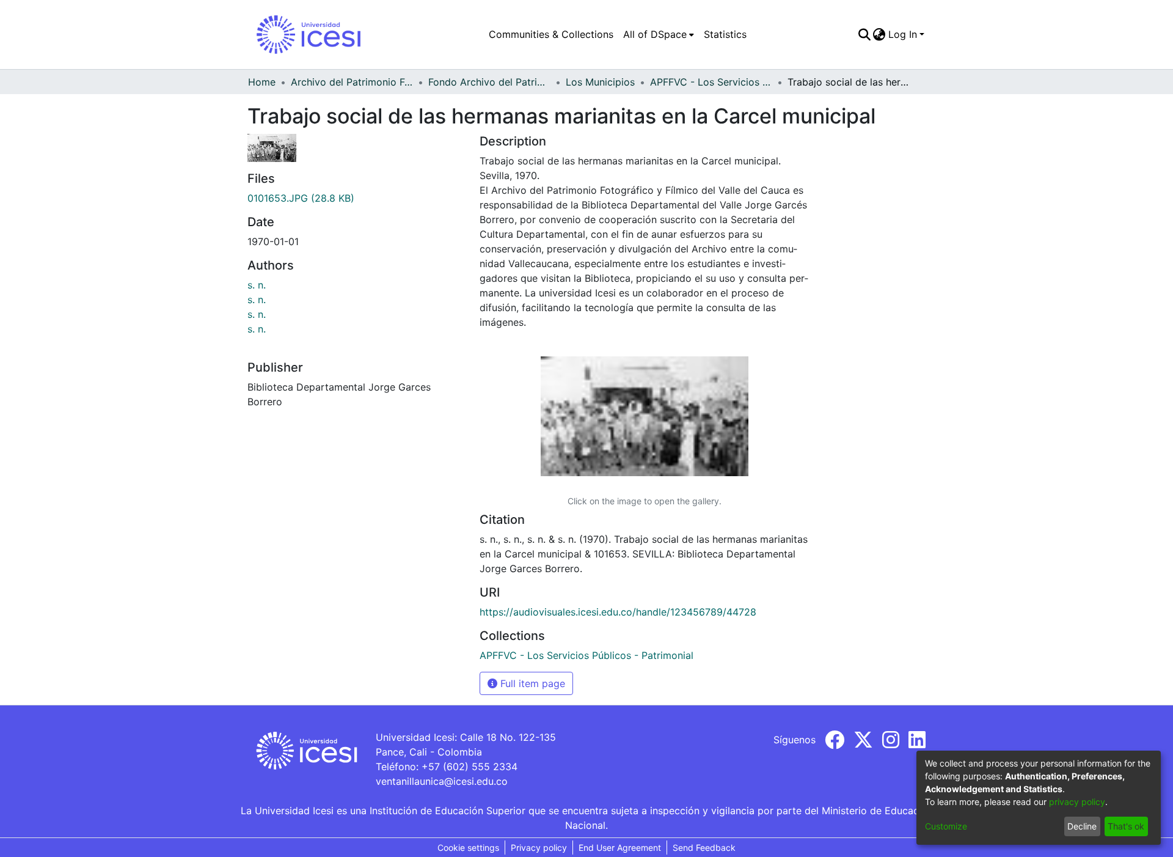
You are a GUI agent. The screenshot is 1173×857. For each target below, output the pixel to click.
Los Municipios (600, 82)
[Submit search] (864, 34)
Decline (1082, 826)
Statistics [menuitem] (725, 34)
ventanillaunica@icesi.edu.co (442, 781)
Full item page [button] (531, 683)
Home (262, 82)
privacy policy (1077, 801)
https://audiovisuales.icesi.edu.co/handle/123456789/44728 (618, 612)
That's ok (1126, 826)
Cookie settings (468, 847)
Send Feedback (704, 847)
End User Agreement (620, 847)
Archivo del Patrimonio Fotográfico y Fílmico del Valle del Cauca (352, 82)
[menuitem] (658, 34)
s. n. (256, 285)
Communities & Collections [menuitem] (551, 34)
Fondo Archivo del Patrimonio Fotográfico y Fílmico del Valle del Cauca (489, 82)
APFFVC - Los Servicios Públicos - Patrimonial (711, 82)
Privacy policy (539, 847)
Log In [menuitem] (902, 34)
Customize (946, 826)
